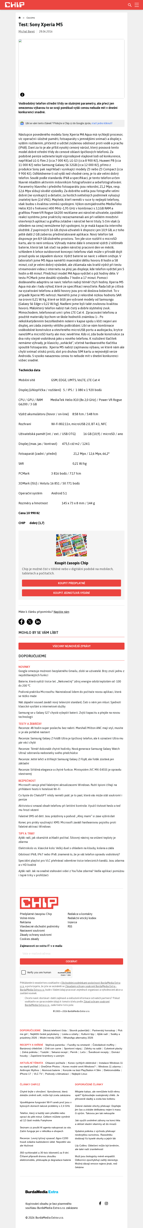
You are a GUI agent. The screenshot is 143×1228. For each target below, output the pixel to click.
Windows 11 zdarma (109, 1066)
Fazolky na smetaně (78, 1044)
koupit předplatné (71, 583)
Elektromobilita (112, 1070)
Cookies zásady (29, 938)
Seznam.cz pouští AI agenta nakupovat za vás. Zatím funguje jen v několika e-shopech (46, 1129)
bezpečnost (27, 780)
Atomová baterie (51, 1070)
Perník (73, 1052)
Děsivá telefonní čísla (55, 1030)
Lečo (83, 1052)
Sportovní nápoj (72, 1048)
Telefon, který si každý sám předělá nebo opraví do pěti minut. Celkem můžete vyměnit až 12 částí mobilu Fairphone (45, 1117)
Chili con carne (53, 1048)
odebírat (71, 961)
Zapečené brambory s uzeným (47, 1055)
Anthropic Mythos (29, 1070)
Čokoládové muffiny (103, 1044)
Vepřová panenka (55, 1044)
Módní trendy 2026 (50, 1037)
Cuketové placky (113, 1048)
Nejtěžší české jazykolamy (44, 1034)
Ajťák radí (102, 1034)
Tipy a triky (26, 833)
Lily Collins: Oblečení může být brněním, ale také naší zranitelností (97, 1147)
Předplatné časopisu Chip (36, 913)
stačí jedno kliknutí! (102, 123)
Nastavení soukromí (32, 930)
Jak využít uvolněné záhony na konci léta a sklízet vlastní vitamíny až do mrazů (97, 1122)
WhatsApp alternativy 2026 (78, 1037)
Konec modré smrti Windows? (79, 1066)
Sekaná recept (59, 1052)
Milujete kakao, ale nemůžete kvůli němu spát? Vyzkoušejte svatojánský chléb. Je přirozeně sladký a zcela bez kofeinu (97, 1095)
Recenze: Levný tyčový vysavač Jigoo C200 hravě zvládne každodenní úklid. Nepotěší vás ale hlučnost (45, 1142)
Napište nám (61, 611)
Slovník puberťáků (79, 1030)
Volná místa (27, 918)
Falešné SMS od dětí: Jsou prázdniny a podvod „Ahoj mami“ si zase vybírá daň (66, 816)
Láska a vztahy (70, 1034)
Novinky (24, 666)
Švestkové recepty (98, 1052)
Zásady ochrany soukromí (36, 934)
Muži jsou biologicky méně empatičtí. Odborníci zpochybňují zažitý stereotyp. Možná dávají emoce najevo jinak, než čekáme (96, 1162)
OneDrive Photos (50, 1066)
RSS (70, 926)
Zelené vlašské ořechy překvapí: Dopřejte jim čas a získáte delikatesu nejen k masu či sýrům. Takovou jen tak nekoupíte (98, 1110)
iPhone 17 (25, 1073)
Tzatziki (44, 1052)
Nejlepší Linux (79, 1073)
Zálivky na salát (92, 1048)
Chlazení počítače (55, 1062)
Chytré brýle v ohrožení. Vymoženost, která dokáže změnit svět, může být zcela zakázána (45, 1093)
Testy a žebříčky (30, 723)
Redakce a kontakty (80, 913)
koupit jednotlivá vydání (71, 592)
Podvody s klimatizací (57, 1073)
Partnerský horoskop (103, 1030)
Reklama (25, 922)
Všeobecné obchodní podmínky (39, 926)
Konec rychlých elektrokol (82, 1062)
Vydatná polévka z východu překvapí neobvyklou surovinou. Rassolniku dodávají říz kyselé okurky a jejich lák (95, 1135)
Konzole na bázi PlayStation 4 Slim (82, 1070)
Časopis (31, 18)
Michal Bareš (26, 31)
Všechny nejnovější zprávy (72, 646)
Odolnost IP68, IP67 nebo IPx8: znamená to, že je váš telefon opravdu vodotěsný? (69, 854)
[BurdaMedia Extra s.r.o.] (39, 903)
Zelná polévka (29, 1052)
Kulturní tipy (87, 1034)
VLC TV (38, 1073)
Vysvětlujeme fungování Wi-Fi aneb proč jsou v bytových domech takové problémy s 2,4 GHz (46, 1104)
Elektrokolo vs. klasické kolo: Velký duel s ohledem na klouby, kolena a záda (66, 848)
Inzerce (72, 922)
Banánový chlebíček (31, 1048)
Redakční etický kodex (82, 918)
